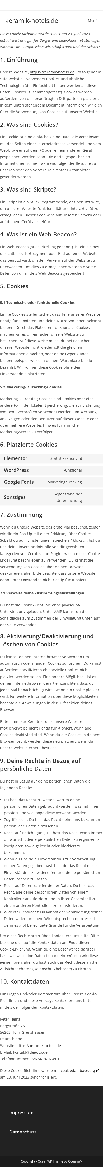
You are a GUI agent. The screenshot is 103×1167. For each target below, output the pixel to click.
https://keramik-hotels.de (52, 72)
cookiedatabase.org (78, 1070)
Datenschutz (22, 1132)
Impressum (21, 1113)
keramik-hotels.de (31, 20)
